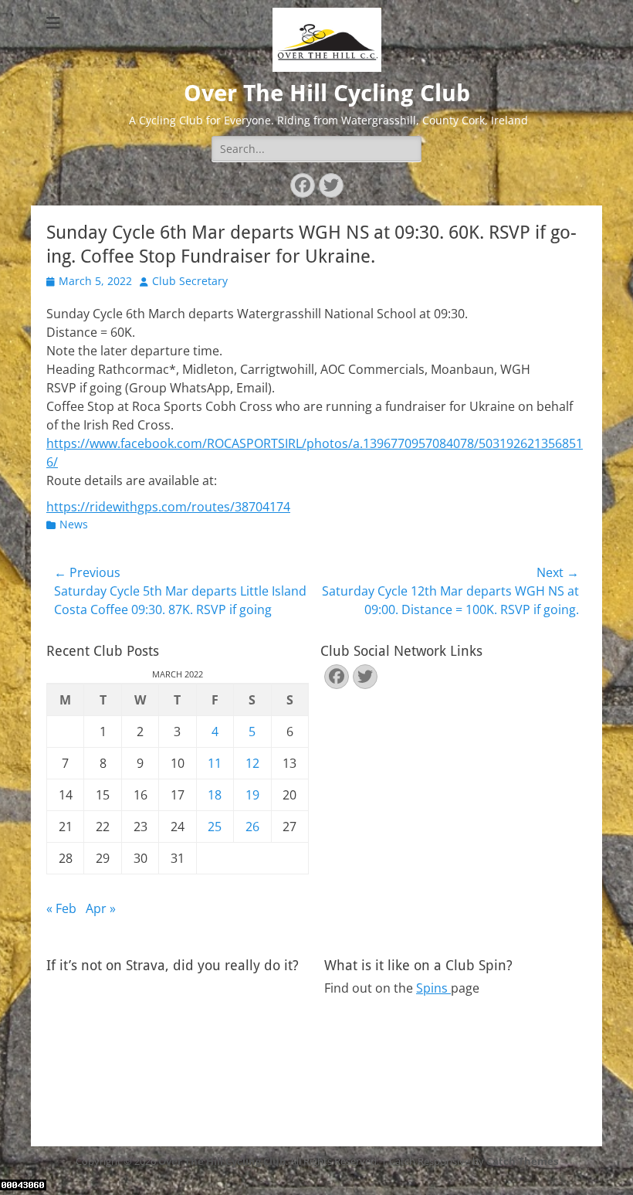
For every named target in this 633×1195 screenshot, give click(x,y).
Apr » (101, 908)
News (73, 524)
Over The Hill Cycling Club (327, 93)
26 (252, 826)
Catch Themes (522, 1161)
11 (215, 763)
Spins (433, 987)
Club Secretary (190, 280)
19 (252, 794)
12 (252, 763)
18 (215, 794)
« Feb (61, 908)
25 (215, 826)
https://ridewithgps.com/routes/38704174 (168, 506)
